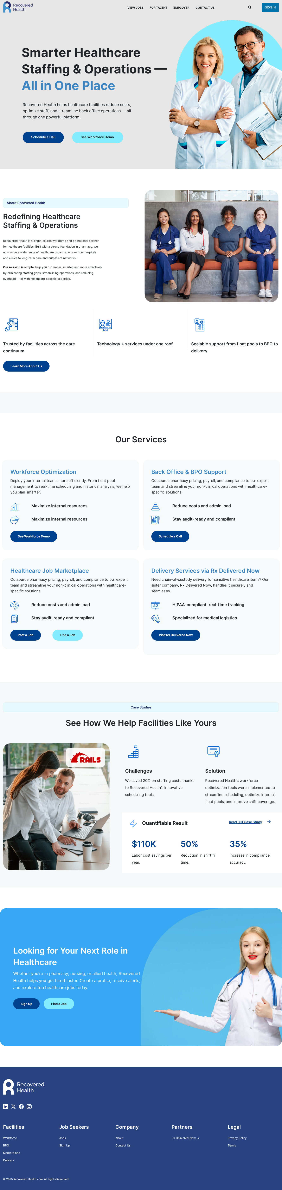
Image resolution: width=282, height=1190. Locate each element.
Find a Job (74, 137)
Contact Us (205, 7)
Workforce (10, 1138)
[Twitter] (13, 1106)
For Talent (158, 7)
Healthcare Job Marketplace (49, 570)
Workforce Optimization (43, 471)
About (119, 1138)
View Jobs (135, 7)
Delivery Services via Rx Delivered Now (205, 570)
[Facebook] (21, 1106)
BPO (6, 1145)
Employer (181, 7)
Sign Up (64, 1145)
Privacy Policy (237, 1138)
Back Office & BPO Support (188, 471)
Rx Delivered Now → (186, 1138)
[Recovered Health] (18, 7)
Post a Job (37, 137)
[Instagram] (29, 1106)
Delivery (8, 1160)
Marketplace (11, 1153)
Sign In (270, 7)
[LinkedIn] (5, 1106)
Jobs (62, 1138)
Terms (232, 1145)
